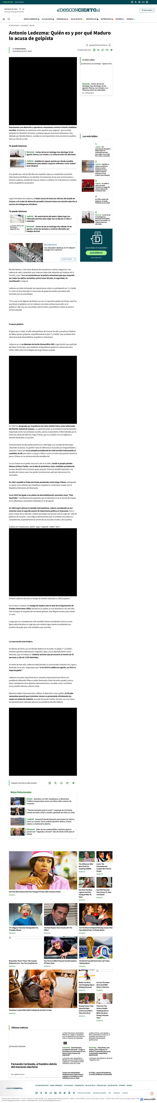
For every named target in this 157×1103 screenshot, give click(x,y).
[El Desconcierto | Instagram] (139, 2)
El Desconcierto (14, 25)
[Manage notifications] (152, 1093)
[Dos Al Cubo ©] (147, 1100)
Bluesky (74, 1093)
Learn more (67, 259)
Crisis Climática (19, 2)
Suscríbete (96, 253)
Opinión (119, 19)
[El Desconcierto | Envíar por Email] (107, 50)
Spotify (60, 1093)
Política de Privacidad (84, 1093)
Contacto (125, 1093)
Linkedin (55, 1093)
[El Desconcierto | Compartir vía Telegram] (111, 50)
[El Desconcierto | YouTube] (143, 2)
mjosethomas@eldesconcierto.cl (11, 1100)
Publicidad (117, 1093)
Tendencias (61, 19)
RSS (110, 1093)
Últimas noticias (42, 1085)
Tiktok (65, 1093)
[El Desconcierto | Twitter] (136, 2)
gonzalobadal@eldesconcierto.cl (52, 1100)
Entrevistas (106, 19)
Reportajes (91, 19)
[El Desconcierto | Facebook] (132, 2)
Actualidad (47, 19)
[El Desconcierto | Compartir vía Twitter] (98, 50)
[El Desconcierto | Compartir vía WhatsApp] (102, 50)
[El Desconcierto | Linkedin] (147, 2)
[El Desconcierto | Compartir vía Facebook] (94, 50)
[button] (147, 10)
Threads (69, 1093)
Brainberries (50, 245)
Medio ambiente (31, 19)
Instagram (46, 1093)
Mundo (130, 19)
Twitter (41, 1093)
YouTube (51, 1093)
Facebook (36, 1093)
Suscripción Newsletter (99, 1093)
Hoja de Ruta (76, 19)
